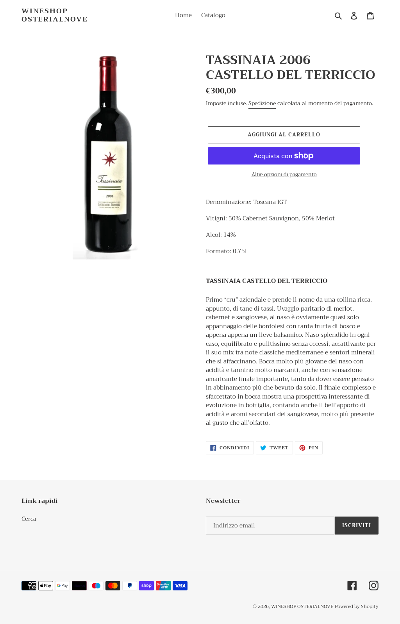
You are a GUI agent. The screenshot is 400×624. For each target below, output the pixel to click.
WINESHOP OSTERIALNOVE (54, 15)
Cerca (28, 519)
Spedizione (262, 103)
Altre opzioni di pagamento (284, 175)
